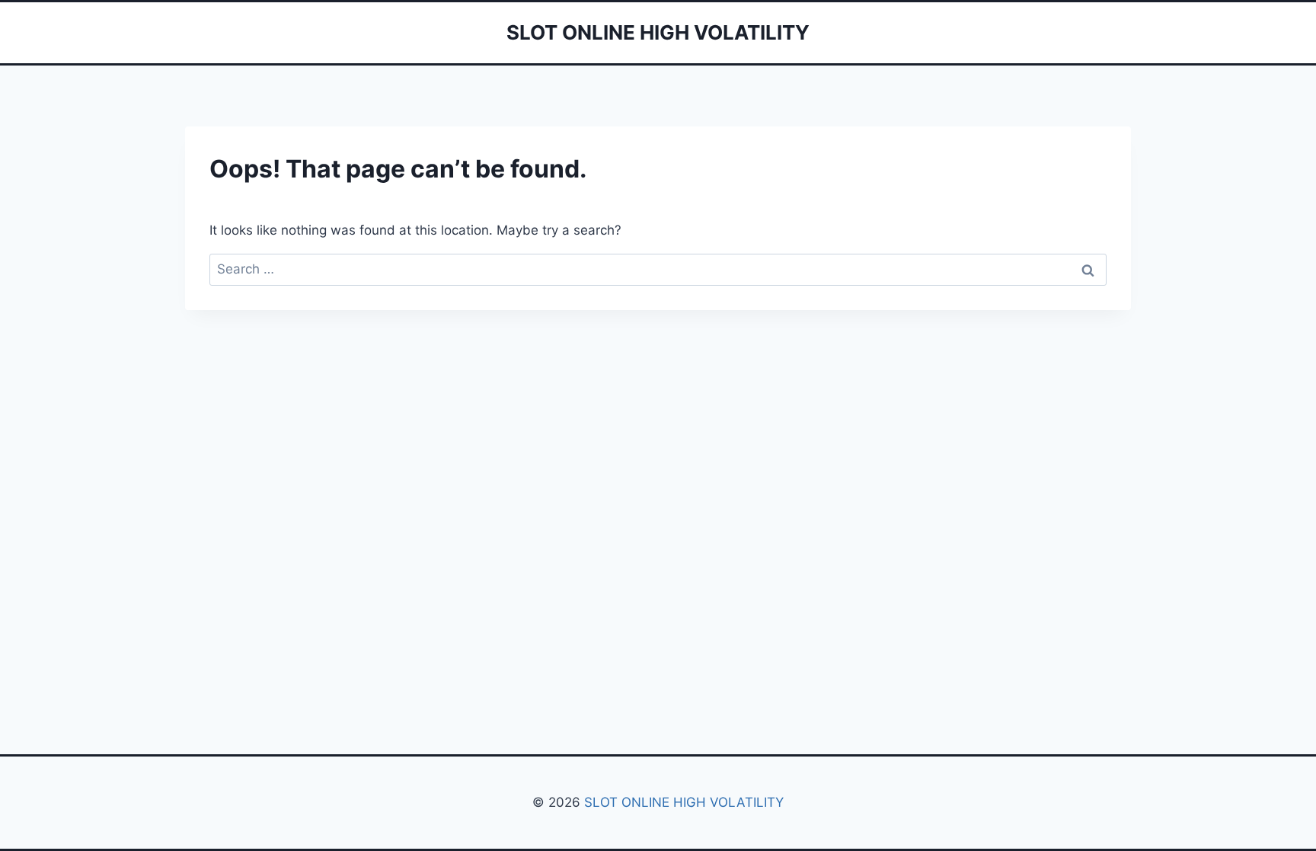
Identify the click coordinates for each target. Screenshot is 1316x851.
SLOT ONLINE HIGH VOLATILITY (684, 802)
